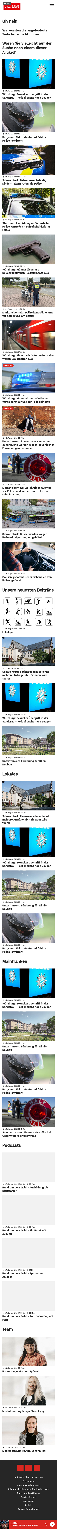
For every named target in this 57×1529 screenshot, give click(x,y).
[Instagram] (28, 1468)
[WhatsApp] (37, 1468)
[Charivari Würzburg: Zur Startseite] (11, 6)
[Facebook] (20, 1468)
